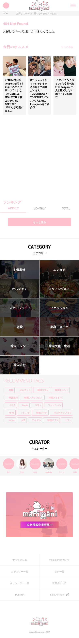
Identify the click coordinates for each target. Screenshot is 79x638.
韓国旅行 (20, 365)
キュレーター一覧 (19, 583)
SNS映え (20, 269)
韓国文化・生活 (59, 346)
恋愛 (20, 326)
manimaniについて (59, 560)
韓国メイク (41, 412)
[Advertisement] (39, 154)
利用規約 (20, 594)
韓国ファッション (33, 397)
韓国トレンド (20, 346)
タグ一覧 (59, 571)
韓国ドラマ (53, 420)
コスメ (38, 405)
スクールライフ (19, 308)
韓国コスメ (43, 390)
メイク (12, 405)
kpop (11, 412)
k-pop (25, 405)
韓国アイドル (55, 397)
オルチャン (19, 288)
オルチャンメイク (63, 412)
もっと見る (67, 46)
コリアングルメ (59, 288)
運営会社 (57, 583)
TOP (5, 13)
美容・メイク (59, 326)
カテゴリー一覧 (19, 571)
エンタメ (59, 269)
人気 (23, 420)
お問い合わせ (57, 594)
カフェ (68, 420)
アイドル (36, 420)
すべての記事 (19, 560)
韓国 (11, 390)
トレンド (25, 412)
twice (12, 420)
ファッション (59, 308)
